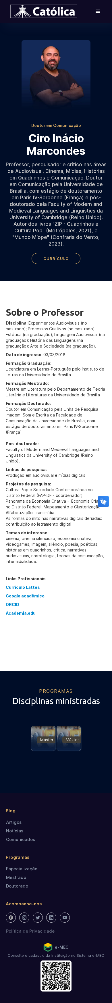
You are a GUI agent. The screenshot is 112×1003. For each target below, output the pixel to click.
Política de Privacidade (30, 931)
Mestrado (16, 877)
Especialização (21, 868)
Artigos (14, 822)
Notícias (14, 831)
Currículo (56, 258)
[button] (98, 11)
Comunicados (20, 839)
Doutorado (17, 886)
